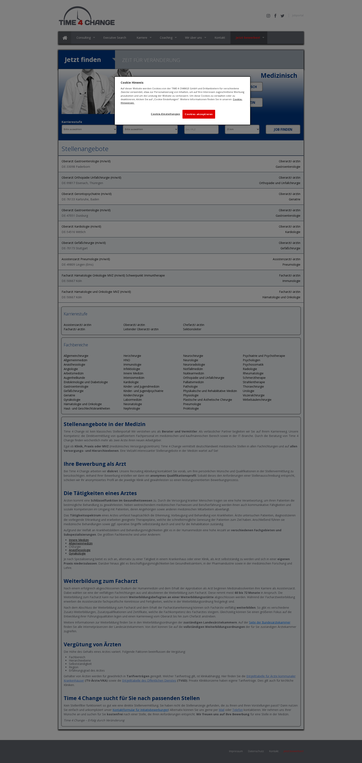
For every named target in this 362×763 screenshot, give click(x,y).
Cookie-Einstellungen (165, 113)
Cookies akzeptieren (199, 114)
